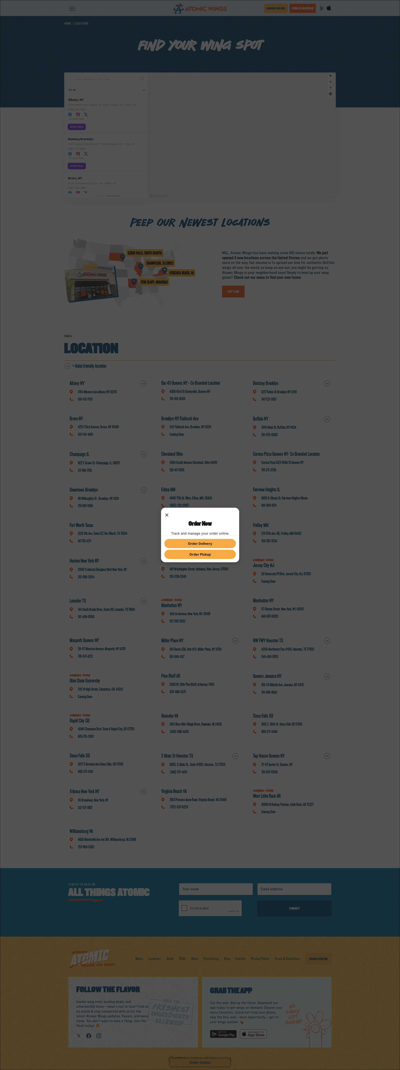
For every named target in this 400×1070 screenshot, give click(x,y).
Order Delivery (200, 543)
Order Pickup (200, 554)
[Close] (167, 515)
